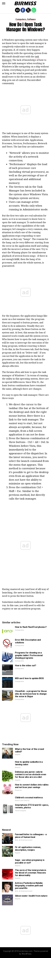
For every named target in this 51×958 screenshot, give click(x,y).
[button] (3, 3)
